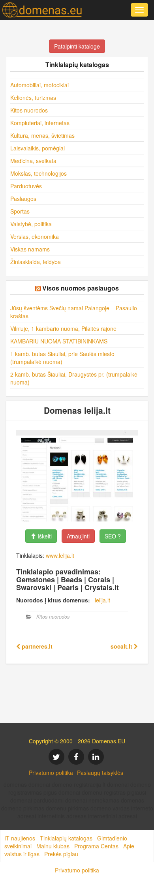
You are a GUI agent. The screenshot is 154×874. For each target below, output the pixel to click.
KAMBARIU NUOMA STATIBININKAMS (58, 341)
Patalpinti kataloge (77, 46)
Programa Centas (96, 846)
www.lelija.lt (60, 555)
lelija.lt (102, 600)
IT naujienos (19, 838)
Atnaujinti (78, 536)
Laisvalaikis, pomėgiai (37, 148)
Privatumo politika (51, 772)
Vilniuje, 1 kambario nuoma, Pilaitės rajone (63, 328)
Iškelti (44, 536)
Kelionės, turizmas (33, 97)
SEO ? (113, 536)
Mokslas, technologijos (38, 173)
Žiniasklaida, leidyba (35, 262)
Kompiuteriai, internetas (39, 123)
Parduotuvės (26, 186)
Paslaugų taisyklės (100, 772)
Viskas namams (30, 249)
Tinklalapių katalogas (66, 838)
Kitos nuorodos (29, 110)
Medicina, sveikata (33, 161)
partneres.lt (36, 646)
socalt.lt (122, 646)
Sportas (20, 211)
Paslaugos (23, 199)
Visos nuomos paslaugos (80, 288)
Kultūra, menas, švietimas (42, 135)
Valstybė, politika (31, 224)
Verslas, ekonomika (34, 236)
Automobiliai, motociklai (39, 85)
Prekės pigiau (61, 854)
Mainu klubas (52, 846)
